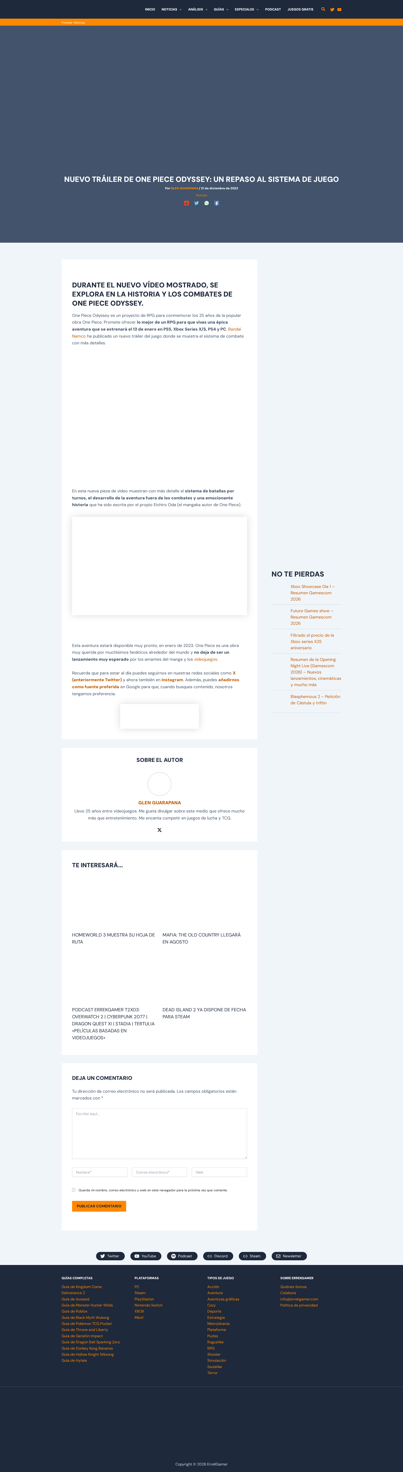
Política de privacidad (299, 1305)
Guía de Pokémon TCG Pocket (87, 1323)
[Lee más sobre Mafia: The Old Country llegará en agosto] (205, 903)
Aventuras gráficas (223, 1299)
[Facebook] (216, 203)
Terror (212, 1372)
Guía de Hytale (74, 1360)
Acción (213, 1286)
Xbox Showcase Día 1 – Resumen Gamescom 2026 (313, 593)
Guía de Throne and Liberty (85, 1329)
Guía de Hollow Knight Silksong (88, 1354)
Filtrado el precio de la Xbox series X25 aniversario (312, 641)
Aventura (215, 1292)
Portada (67, 22)
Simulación (216, 1360)
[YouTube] (339, 9)
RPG (211, 1348)
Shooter (214, 1354)
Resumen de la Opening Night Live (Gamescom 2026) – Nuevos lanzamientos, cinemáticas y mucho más (316, 672)
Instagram (172, 680)
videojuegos (205, 659)
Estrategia (216, 1317)
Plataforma (216, 1329)
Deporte (214, 1311)
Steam (140, 1292)
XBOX (139, 1311)
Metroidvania (218, 1323)
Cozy (211, 1305)
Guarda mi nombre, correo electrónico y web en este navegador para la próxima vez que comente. (153, 1190)
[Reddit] (186, 203)
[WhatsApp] (206, 203)
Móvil (139, 1317)
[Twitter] (332, 9)
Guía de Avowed (75, 1299)
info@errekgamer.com (299, 1299)
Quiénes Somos (293, 1286)
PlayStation (144, 1299)
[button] (179, 9)
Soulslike (214, 1366)
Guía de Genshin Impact (82, 1336)
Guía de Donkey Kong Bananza (87, 1348)
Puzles (212, 1336)
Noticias (79, 22)
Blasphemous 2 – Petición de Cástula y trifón (315, 700)
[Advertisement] (201, 217)
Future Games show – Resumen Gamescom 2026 (312, 617)
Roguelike (215, 1342)
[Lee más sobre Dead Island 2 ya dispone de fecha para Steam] (205, 978)
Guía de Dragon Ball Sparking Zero (91, 1342)
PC (137, 1286)
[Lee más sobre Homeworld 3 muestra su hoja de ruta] (114, 903)
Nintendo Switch (149, 1305)
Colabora (288, 1292)
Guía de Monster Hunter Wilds (87, 1305)
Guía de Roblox (74, 1311)
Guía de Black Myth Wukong (85, 1317)
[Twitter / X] (159, 830)
